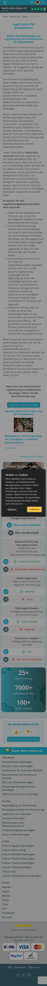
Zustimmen (34, 509)
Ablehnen (11, 509)
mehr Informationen (14, 504)
